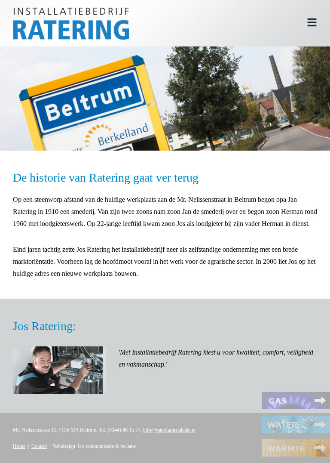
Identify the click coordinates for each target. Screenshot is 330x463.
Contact (39, 446)
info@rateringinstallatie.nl (169, 430)
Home (19, 446)
